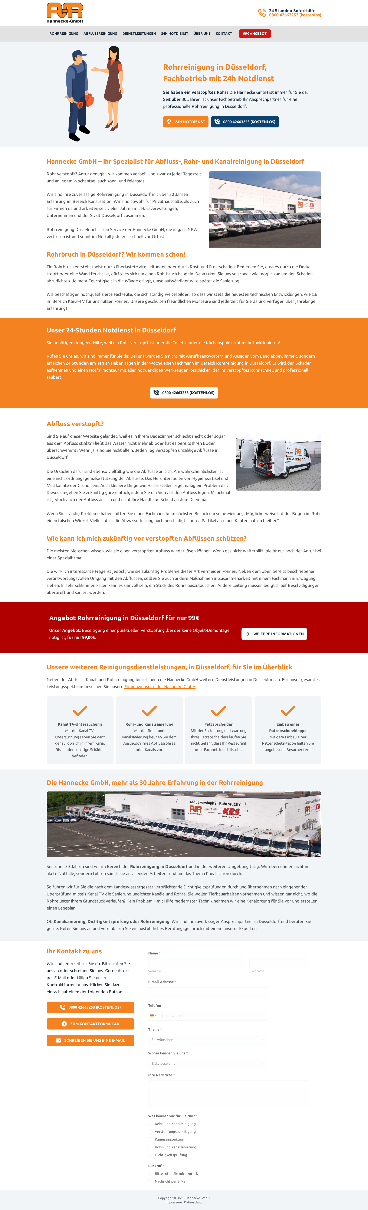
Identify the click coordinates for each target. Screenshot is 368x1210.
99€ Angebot (255, 33)
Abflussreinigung (100, 33)
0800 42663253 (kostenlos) (295, 14)
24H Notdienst (174, 33)
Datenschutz (193, 1202)
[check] (79, 711)
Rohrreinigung (63, 33)
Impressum (174, 1202)
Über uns (202, 33)
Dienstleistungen (139, 33)
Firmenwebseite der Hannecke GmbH (160, 686)
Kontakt (224, 33)
